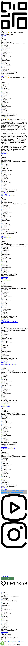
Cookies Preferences (7, 578)
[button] (14, 564)
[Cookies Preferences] (2, 643)
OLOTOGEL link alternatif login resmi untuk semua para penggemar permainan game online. (12, 492)
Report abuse (4, 576)
